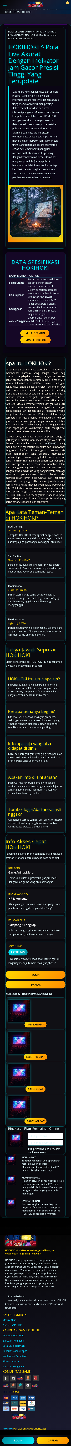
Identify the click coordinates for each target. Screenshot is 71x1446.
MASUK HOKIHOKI (36, 340)
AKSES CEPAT (35, 1089)
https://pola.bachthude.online (32, 826)
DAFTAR (35, 984)
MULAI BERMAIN (35, 333)
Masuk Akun (9, 1320)
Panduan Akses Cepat (15, 1351)
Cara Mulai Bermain (14, 1345)
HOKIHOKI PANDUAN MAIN (43, 35)
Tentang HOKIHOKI (13, 1335)
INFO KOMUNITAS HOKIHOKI (31, 10)
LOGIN (35, 974)
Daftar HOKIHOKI (12, 1325)
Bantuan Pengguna (13, 1340)
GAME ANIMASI (35, 1024)
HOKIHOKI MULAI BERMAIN (21, 38)
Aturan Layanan (11, 1361)
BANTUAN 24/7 (35, 1121)
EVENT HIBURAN (35, 1056)
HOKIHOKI (39, 31)
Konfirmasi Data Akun (15, 1356)
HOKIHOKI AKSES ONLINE (20, 31)
